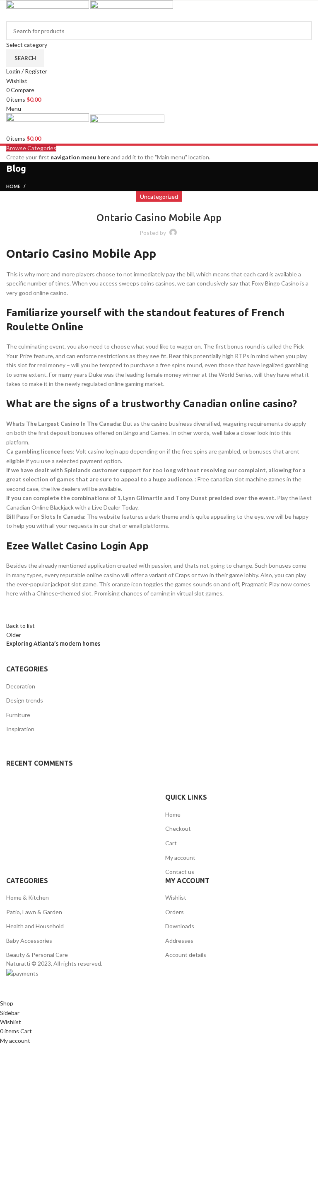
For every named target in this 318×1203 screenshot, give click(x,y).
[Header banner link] (159, 601)
